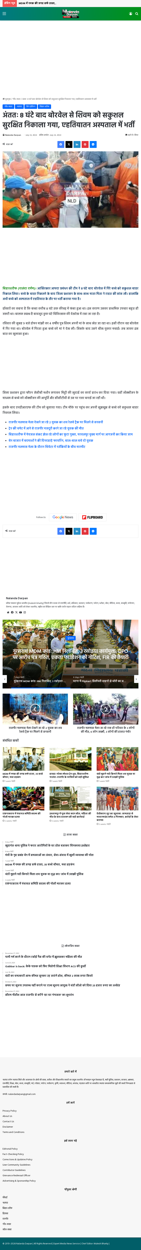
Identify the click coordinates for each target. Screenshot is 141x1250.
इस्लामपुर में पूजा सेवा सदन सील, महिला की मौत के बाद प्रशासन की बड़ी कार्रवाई (70, 815)
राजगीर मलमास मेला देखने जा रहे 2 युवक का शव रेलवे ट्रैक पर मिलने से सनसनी (56, 422)
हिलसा (5, 1213)
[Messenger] (93, 144)
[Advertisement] (70, 31)
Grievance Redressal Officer (16, 1175)
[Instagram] (25, 612)
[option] (70, 654)
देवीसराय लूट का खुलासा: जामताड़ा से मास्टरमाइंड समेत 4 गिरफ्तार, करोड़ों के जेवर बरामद (117, 817)
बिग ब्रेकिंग (30, 106)
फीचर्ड (5, 1197)
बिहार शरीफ (44, 106)
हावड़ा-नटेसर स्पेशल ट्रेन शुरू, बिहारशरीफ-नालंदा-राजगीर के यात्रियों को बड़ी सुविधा (69, 775)
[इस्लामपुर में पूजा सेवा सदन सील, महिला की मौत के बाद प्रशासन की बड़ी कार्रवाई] (70, 798)
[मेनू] (4, 15)
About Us (7, 1116)
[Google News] (63, 517)
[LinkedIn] (77, 144)
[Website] (8, 612)
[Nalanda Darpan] (70, 13)
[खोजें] (136, 15)
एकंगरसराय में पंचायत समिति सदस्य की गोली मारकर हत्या (22, 815)
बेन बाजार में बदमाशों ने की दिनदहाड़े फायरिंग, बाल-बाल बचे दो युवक (51, 440)
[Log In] (130, 15)
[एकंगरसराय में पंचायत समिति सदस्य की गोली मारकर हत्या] (23, 798)
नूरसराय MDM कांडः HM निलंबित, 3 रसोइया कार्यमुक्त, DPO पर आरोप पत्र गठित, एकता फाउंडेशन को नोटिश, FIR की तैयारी (70, 654)
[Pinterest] (85, 144)
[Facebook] (60, 144)
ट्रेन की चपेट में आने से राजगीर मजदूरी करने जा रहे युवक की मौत (46, 428)
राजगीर (5, 1219)
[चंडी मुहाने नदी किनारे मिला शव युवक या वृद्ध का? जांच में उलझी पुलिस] (117, 759)
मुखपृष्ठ (8, 99)
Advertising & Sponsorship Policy (19, 1181)
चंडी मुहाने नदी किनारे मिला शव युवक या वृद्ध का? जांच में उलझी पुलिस (116, 775)
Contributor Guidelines (14, 1170)
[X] (69, 144)
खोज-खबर (7, 1229)
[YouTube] (20, 612)
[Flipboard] (92, 517)
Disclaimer (8, 1127)
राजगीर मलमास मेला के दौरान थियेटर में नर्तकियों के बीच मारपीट (47, 447)
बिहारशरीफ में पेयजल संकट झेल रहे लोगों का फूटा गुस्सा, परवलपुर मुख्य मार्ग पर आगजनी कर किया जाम (71, 434)
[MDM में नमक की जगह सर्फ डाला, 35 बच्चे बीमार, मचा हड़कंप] (23, 759)
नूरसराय (70, 638)
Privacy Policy (10, 1111)
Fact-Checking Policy (13, 1154)
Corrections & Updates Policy (17, 1159)
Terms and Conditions (13, 1132)
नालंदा (19, 106)
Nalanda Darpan (13, 135)
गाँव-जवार (16, 99)
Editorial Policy (10, 1149)
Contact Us (8, 1121)
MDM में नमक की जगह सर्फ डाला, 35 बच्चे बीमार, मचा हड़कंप (52, 3)
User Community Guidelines (16, 1165)
